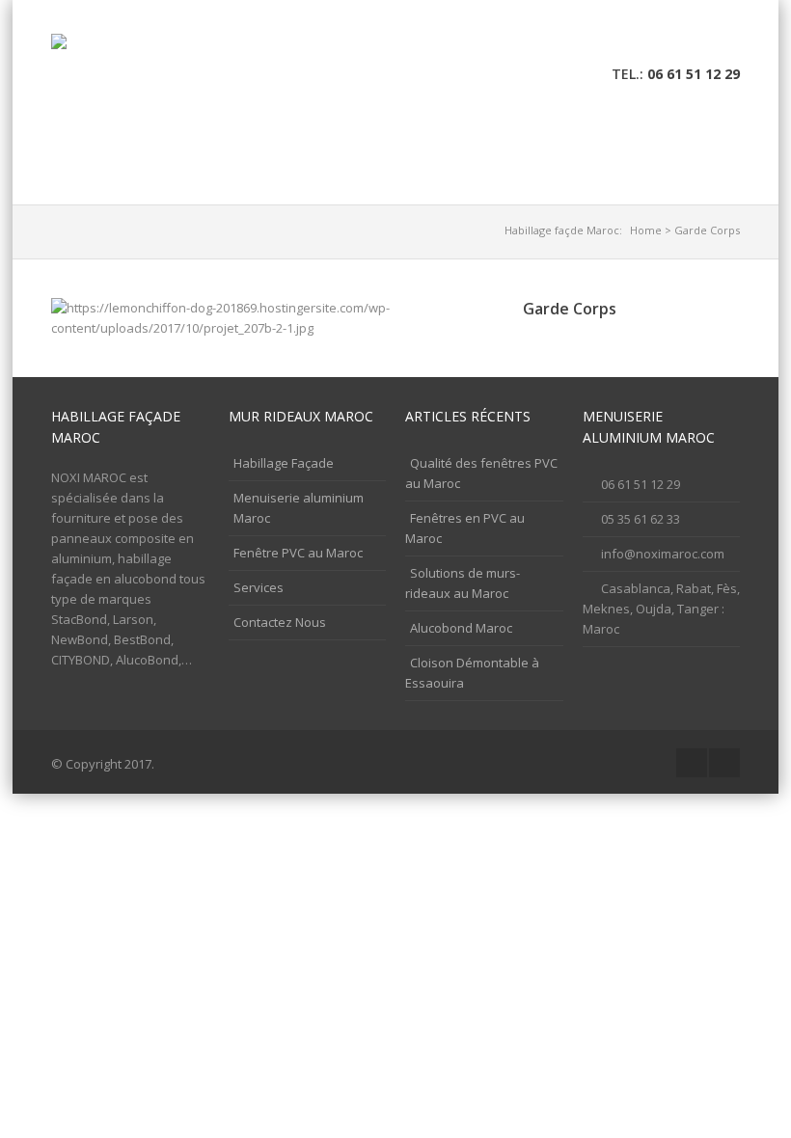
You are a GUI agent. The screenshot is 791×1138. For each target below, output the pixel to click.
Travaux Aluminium (271, 144)
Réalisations (579, 144)
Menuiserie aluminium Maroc (298, 508)
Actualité (683, 144)
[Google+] (696, 42)
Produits (478, 144)
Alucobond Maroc (461, 628)
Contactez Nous (121, 184)
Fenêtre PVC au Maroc (298, 552)
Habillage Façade (122, 144)
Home (646, 230)
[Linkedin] (726, 42)
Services (392, 144)
